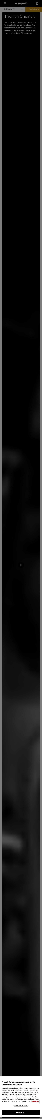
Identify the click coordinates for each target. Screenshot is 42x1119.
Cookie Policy (35, 1101)
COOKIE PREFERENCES (21, 1106)
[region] (21, 1096)
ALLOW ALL (21, 1113)
